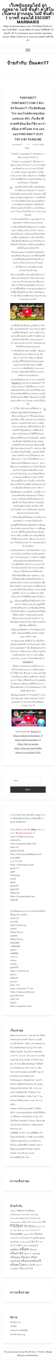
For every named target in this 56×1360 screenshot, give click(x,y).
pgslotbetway (17, 995)
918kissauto (15, 1215)
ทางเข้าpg (23, 1242)
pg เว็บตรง (26, 1230)
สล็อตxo (25, 1257)
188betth (20, 1211)
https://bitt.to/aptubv (28, 744)
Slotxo (39, 1233)
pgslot (13, 950)
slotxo (13, 960)
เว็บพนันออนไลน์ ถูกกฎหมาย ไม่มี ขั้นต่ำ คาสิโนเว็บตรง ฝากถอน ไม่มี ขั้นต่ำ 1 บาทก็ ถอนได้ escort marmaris (28, 13)
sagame (26, 1234)
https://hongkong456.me (22, 896)
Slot (32, 1234)
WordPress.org (17, 1334)
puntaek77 (17, 144)
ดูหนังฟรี (14, 886)
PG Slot (29, 1226)
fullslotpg (15, 875)
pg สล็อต (17, 1230)
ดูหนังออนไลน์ (17, 851)
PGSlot (16, 1226)
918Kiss (30, 1210)
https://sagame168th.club (23, 843)
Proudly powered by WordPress (20, 1352)
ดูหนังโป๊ (14, 967)
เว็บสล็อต (14, 1269)
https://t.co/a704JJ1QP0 (28, 752)
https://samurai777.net (21, 988)
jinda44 (13, 936)
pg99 (12, 872)
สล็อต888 (14, 943)
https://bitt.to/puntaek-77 (28, 740)
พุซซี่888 (14, 953)
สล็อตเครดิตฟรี (31, 1260)
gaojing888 (14, 1218)
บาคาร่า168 (16, 861)
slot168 (14, 922)
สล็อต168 (14, 893)
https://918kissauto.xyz (22, 836)
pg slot (13, 981)
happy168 (24, 1218)
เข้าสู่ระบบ (15, 1322)
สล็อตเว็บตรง (16, 932)
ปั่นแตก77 (16, 383)
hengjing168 (34, 1218)
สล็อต (24, 1249)
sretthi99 (14, 1238)
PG (44, 1221)
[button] (27, 50)
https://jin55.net (18, 925)
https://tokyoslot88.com (22, 992)
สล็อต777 (28, 1254)
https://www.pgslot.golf (22, 865)
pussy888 (15, 858)
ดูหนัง (13, 882)
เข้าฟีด (13, 1326)
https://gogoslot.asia (21, 1006)
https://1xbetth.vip (19, 971)
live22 (13, 879)
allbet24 (14, 978)
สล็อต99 (33, 1250)
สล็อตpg (15, 1257)
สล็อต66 (14, 900)
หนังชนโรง (15, 840)
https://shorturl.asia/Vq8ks (28, 748)
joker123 (14, 847)
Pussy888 (16, 1233)
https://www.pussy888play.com (26, 854)
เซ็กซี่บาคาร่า (35, 1265)
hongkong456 (15, 1222)
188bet (12, 1211)
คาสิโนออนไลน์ (26, 1238)
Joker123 (26, 1222)
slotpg (13, 964)
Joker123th (37, 1222)
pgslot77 (14, 868)
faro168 (25, 1215)
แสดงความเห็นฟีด (19, 1330)
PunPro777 (35, 1230)
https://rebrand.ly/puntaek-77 (28, 736)
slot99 (13, 929)
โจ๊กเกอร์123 (26, 1268)
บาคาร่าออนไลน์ (29, 1245)
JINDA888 (15, 946)
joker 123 (15, 985)
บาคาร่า (14, 957)
